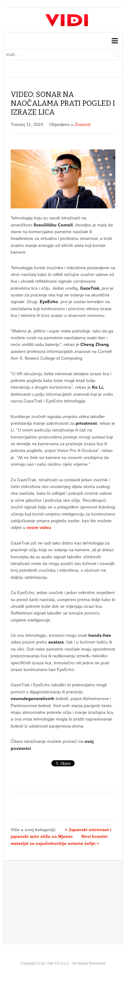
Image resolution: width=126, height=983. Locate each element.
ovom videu (39, 527)
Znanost (83, 124)
